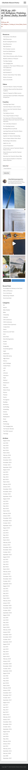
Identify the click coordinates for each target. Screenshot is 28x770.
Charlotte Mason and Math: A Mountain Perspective (13, 96)
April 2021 (6, 595)
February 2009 (7, 753)
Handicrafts (6, 353)
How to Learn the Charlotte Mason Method (12, 109)
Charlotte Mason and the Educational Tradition (12, 89)
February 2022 (7, 571)
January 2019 (6, 661)
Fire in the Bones (7, 293)
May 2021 (5, 593)
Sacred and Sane (7, 298)
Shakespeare (6, 416)
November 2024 (7, 491)
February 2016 (7, 741)
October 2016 (6, 726)
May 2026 (5, 448)
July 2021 (5, 588)
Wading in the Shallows (9, 133)
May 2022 (5, 564)
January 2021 (6, 603)
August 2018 (6, 673)
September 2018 (7, 671)
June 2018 (5, 678)
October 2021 (6, 581)
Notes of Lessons (7, 77)
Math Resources (7, 39)
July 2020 (5, 617)
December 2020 (7, 605)
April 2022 (6, 566)
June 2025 (5, 474)
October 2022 (6, 552)
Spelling (5, 421)
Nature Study (6, 390)
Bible (4, 312)
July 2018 (5, 675)
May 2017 (5, 709)
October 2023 (6, 523)
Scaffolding (6, 407)
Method (5, 380)
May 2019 (5, 651)
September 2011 (7, 751)
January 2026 (6, 457)
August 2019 (6, 644)
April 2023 (6, 537)
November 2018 (7, 666)
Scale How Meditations (9, 51)
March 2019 (6, 656)
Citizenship (6, 314)
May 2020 (5, 622)
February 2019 (7, 659)
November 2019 (7, 637)
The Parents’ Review (8, 428)
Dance (4, 329)
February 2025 (7, 484)
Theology (5, 433)
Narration (5, 387)
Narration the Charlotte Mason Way (12, 156)
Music (4, 385)
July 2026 (5, 443)
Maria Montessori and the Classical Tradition (12, 152)
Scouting (5, 414)
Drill (4, 334)
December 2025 (7, 460)
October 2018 (6, 668)
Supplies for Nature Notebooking (11, 136)
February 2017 (7, 717)
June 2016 (5, 736)
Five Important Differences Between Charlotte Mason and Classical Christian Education (13, 119)
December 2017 (7, 692)
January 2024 (6, 515)
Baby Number (6, 310)
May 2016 (5, 739)
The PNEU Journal (8, 431)
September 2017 (7, 700)
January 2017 (6, 719)
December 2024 (7, 489)
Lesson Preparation (8, 145)
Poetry (5, 397)
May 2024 (5, 506)
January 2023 (6, 545)
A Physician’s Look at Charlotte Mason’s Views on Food (13, 148)
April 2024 (6, 508)
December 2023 (7, 518)
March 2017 (6, 714)
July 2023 (5, 530)
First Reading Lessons (9, 126)
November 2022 (7, 549)
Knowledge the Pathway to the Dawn (12, 288)
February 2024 (7, 513)
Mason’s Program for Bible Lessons (12, 93)
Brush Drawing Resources (10, 41)
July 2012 (5, 746)
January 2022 (6, 574)
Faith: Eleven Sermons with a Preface (12, 56)
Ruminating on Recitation (9, 140)
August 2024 (6, 498)
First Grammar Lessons (9, 49)
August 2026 (6, 440)
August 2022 (6, 557)
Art (4, 305)
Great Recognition (8, 348)
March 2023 (6, 540)
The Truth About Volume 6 (10, 123)
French (5, 344)
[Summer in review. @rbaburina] (14, 243)
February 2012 (7, 748)
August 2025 (6, 469)
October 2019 (6, 639)
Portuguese (6, 399)
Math (4, 377)
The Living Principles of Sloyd (10, 115)
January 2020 (6, 632)
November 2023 (7, 520)
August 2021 (6, 586)
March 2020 (6, 627)
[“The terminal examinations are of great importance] (14, 220)
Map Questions (7, 46)
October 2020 (6, 610)
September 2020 (7, 612)
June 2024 (5, 503)
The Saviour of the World (9, 36)
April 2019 (6, 654)
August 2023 (6, 528)
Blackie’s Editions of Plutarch (10, 58)
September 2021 (7, 583)
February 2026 (7, 455)
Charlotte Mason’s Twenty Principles (12, 86)
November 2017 (7, 695)
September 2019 (7, 642)
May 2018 (5, 680)
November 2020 (7, 608)
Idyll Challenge (7, 363)
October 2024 (6, 494)
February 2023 (7, 542)
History (5, 361)
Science (5, 411)
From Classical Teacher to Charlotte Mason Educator (12, 159)
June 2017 (5, 707)
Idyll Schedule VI (7, 72)
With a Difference (7, 290)
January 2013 (6, 743)
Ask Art (5, 307)
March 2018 (6, 685)
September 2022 (7, 554)
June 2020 (5, 620)
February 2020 (7, 629)
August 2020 (6, 615)
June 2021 (5, 591)
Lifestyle (5, 373)
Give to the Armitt (7, 79)
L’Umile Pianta (6, 365)
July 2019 (5, 646)
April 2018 (6, 683)
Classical (5, 317)
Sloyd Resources (7, 44)
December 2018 (7, 663)
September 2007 (7, 758)
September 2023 (7, 525)
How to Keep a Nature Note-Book (12, 138)
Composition (6, 327)
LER (4, 370)
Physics (5, 392)
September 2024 (7, 496)
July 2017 (5, 705)
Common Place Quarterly (9, 324)
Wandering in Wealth (8, 295)
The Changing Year (8, 63)
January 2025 (6, 486)
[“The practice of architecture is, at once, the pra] (14, 197)
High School (6, 358)
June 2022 (5, 562)
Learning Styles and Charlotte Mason (12, 131)
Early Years (6, 336)
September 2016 (7, 729)
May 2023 (5, 535)
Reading (5, 402)
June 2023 (5, 532)
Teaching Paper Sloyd (8, 104)
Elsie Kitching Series (8, 339)
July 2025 (5, 472)
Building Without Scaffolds (10, 128)
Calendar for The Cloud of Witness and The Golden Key (13, 66)
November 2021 (7, 578)
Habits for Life (7, 143)
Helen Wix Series (7, 356)
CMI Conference (7, 319)
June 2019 (5, 649)
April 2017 (6, 712)
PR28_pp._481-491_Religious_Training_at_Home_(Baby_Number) (14, 24)
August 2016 (6, 731)
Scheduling (6, 409)
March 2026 (6, 452)
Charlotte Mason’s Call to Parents (12, 106)
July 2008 (5, 755)
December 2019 (7, 634)
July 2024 (5, 501)
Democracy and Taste (8, 331)
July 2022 (5, 559)
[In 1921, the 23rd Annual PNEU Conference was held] (14, 266)
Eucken (5, 341)
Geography (6, 346)
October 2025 (6, 465)
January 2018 (6, 690)
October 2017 (6, 697)
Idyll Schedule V (7, 70)
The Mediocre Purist (8, 113)
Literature (5, 375)
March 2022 (6, 569)
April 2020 (6, 625)
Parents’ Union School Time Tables (12, 74)
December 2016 (7, 722)
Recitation (6, 404)
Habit (4, 351)
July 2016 (5, 734)
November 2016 (7, 724)
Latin (4, 368)
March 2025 (6, 481)
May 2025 (5, 477)
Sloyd (4, 419)
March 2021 (6, 598)
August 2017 (6, 702)
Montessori (6, 382)
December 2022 (7, 547)
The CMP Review (7, 53)
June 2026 (5, 445)
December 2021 (7, 576)
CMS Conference (7, 322)
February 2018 (7, 688)
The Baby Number (7, 61)
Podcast (5, 394)
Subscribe (6, 166)
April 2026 (6, 450)
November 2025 (7, 462)
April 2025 (6, 479)
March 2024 (6, 511)
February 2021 (7, 600)
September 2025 (7, 467)
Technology (6, 424)
